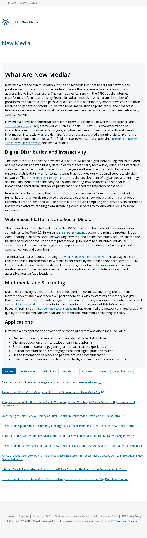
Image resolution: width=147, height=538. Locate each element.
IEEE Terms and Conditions (125, 521)
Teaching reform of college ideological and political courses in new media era (50, 382)
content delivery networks (21, 304)
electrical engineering (18, 126)
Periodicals (49, 371)
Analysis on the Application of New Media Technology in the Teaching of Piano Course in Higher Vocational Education (68, 404)
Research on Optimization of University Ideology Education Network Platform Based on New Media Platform (69, 426)
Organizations (122, 371)
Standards (69, 371)
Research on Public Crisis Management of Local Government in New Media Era (51, 392)
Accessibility (80, 516)
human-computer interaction (23, 143)
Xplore (9, 371)
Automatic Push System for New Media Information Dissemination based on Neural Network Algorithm (66, 436)
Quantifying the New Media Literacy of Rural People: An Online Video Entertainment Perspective (61, 416)
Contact (37, 516)
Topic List (23, 516)
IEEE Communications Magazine (57, 308)
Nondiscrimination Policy (104, 516)
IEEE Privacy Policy (131, 516)
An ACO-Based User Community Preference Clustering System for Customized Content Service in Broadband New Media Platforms (72, 457)
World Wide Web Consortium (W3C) (86, 257)
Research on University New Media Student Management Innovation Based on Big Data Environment (65, 479)
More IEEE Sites (28, 3)
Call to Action (62, 516)
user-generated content (70, 232)
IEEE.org (12, 3)
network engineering (124, 138)
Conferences (27, 371)
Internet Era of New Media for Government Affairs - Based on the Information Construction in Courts (64, 469)
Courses (87, 371)
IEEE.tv (102, 371)
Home (11, 516)
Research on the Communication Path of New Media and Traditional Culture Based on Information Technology (71, 445)
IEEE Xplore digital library (41, 178)
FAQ (48, 516)
